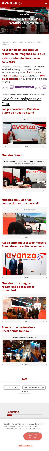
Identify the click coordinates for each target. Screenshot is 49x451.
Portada (5, 42)
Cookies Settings (25, 445)
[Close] (42, 422)
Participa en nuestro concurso (21, 74)
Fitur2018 (24, 392)
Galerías (24, 14)
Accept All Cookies (32, 436)
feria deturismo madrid (34, 387)
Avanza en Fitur (11, 387)
